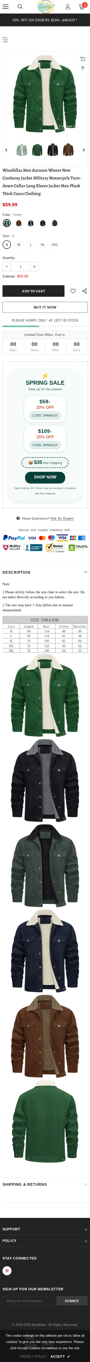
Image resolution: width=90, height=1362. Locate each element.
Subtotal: (9, 276)
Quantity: (9, 258)
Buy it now (45, 307)
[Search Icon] (20, 6)
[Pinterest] (7, 1270)
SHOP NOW (45, 477)
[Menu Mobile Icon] (5, 7)
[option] (45, 20)
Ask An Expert (62, 518)
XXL (55, 245)
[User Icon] (67, 6)
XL (43, 245)
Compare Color (70, 126)
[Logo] (45, 7)
